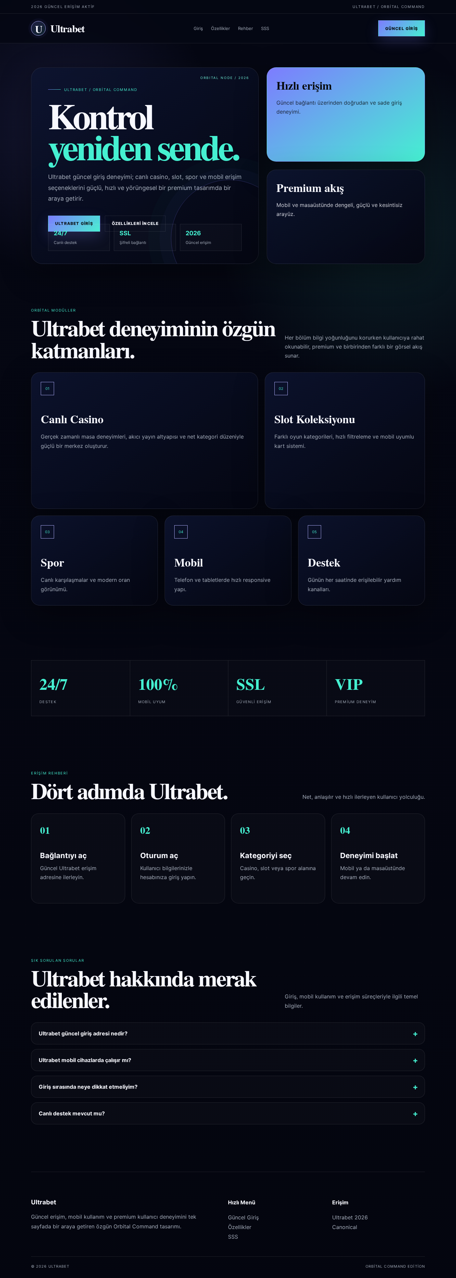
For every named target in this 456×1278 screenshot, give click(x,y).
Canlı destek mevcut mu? (72, 1113)
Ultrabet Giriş (74, 223)
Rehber (245, 28)
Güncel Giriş (401, 28)
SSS (265, 28)
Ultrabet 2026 (350, 1217)
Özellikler (220, 28)
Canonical (344, 1227)
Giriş (198, 28)
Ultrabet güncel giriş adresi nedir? (83, 1033)
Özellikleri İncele (135, 223)
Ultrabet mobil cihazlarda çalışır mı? (85, 1060)
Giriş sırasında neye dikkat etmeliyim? (88, 1086)
